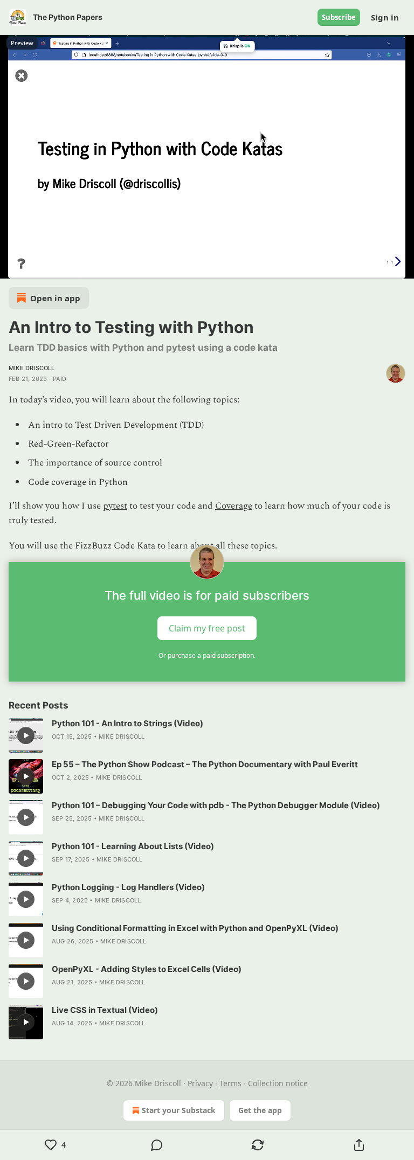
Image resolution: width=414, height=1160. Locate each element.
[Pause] (12, 266)
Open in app (55, 298)
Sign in (385, 17)
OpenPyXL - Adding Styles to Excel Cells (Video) (147, 969)
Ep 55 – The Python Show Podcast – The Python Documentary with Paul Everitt (205, 764)
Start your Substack (179, 1110)
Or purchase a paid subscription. (207, 655)
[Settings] (402, 266)
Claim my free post (207, 628)
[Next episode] (35, 266)
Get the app (260, 1110)
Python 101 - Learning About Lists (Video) (133, 846)
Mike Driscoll (32, 368)
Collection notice (278, 1083)
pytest (115, 506)
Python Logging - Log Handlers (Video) (128, 887)
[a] (25, 735)
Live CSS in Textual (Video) (105, 1010)
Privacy (200, 1083)
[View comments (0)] (157, 1145)
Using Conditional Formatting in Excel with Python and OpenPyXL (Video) (195, 928)
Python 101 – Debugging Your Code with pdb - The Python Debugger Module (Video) (216, 805)
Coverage (233, 506)
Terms (230, 1083)
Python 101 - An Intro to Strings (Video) (127, 723)
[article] (207, 735)
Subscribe (339, 17)
